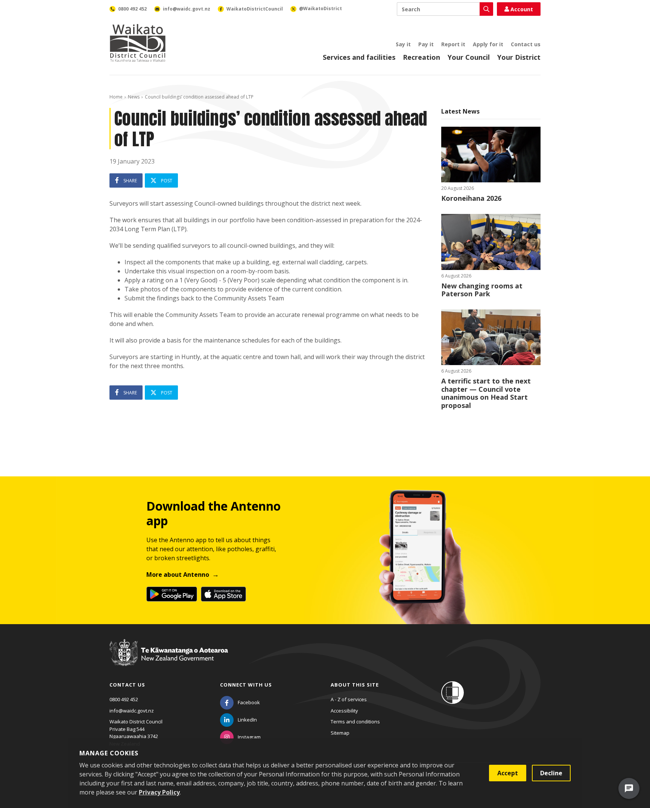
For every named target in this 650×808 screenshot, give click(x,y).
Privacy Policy (159, 792)
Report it (453, 44)
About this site (355, 684)
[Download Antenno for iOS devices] (223, 594)
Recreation (421, 57)
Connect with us (246, 684)
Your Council (469, 57)
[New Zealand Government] (168, 659)
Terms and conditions (355, 721)
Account (521, 9)
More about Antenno (177, 574)
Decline (551, 773)
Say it (403, 44)
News (134, 97)
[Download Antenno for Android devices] (171, 594)
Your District (519, 57)
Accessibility (344, 710)
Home (116, 97)
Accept (507, 773)
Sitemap (340, 732)
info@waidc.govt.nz (131, 710)
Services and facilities (359, 57)
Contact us (526, 44)
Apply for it (488, 44)
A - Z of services (349, 699)
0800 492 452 (123, 699)
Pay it (426, 44)
